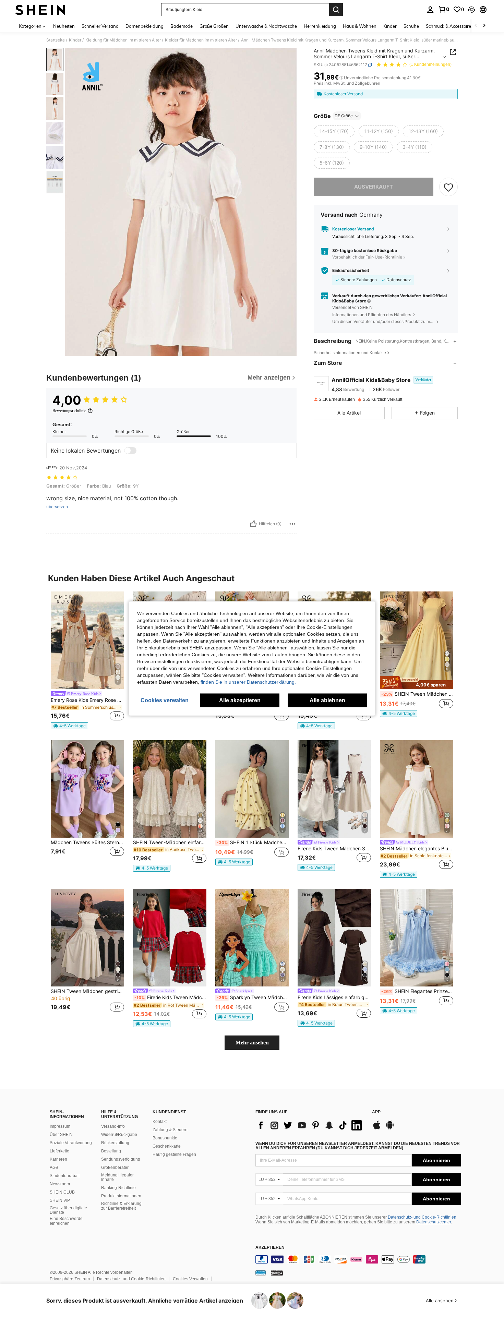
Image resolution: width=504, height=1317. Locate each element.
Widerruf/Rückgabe (119, 1134)
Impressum (60, 1126)
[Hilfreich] (253, 524)
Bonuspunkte (165, 1138)
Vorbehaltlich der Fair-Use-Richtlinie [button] (367, 257)
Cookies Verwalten (190, 1279)
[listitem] (87, 660)
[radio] (334, 131)
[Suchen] (336, 9)
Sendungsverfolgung (120, 1159)
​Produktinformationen (121, 1196)
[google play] (390, 1128)
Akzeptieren (270, 1247)
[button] (471, 9)
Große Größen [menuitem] (214, 26)
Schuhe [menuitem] (411, 26)
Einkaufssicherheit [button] (350, 270)
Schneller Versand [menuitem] (100, 26)
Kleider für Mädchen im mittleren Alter (201, 40)
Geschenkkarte (167, 1146)
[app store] (377, 1128)
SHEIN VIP (60, 1200)
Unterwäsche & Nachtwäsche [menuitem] (266, 26)
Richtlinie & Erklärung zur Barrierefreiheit (121, 1206)
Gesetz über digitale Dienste (68, 1210)
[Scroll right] (484, 26)
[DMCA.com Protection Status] (277, 1272)
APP (376, 1112)
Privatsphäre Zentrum (70, 1279)
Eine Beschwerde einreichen (66, 1221)
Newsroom (60, 1184)
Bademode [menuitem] (181, 26)
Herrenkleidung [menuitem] (320, 26)
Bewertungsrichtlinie (69, 410)
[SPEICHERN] (448, 187)
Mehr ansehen (252, 1042)
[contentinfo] (358, 1259)
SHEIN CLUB (62, 1192)
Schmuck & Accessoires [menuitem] (449, 26)
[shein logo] (40, 9)
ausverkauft (373, 186)
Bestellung (111, 1151)
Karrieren (58, 1159)
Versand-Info (113, 1126)
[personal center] (430, 9)
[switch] (130, 450)
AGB (54, 1167)
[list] (310, 1125)
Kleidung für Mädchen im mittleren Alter (123, 40)
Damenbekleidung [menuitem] (144, 26)
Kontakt (160, 1121)
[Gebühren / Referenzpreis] (341, 77)
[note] (69, 725)
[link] (443, 9)
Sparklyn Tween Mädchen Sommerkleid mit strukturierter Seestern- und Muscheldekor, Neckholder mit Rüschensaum (253, 997)
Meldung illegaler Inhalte (117, 1177)
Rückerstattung (115, 1142)
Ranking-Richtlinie (118, 1187)
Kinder (75, 40)
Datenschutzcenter (433, 1222)
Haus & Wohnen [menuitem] (359, 26)
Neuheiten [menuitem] (64, 26)
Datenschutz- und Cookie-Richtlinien (422, 1217)
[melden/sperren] (292, 524)
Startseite (55, 40)
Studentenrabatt (65, 1175)
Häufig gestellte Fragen (174, 1154)
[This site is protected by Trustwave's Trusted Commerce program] (260, 1272)
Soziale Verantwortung (71, 1142)
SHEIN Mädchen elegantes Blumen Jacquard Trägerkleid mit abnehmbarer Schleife (416, 848)
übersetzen (57, 506)
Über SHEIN (61, 1134)
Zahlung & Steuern (170, 1129)
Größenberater (115, 1167)
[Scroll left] (475, 26)
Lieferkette (59, 1151)
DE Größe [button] (344, 115)
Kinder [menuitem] (390, 26)
